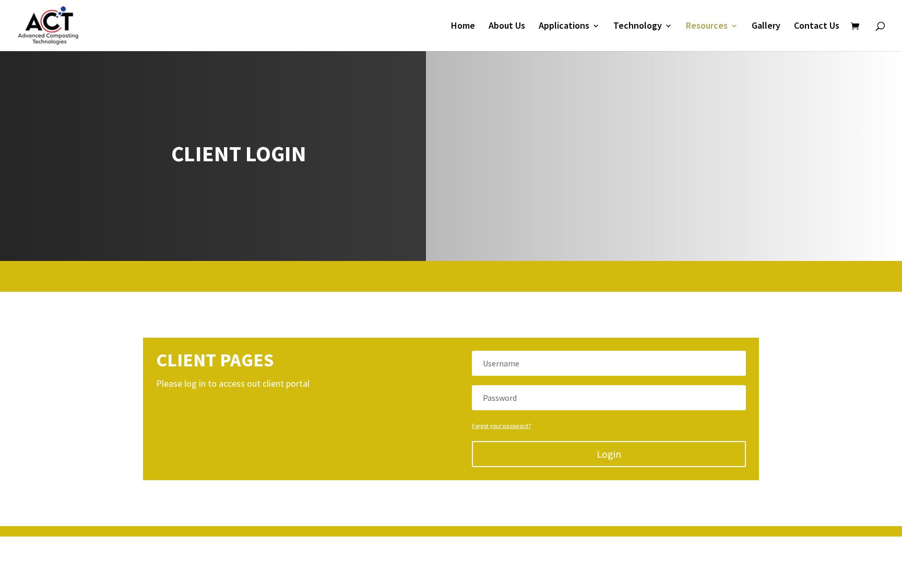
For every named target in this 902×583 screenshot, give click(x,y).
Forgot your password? (501, 426)
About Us (507, 26)
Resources (707, 26)
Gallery (766, 26)
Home (463, 26)
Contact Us (816, 26)
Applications (564, 26)
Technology (637, 26)
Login (609, 453)
